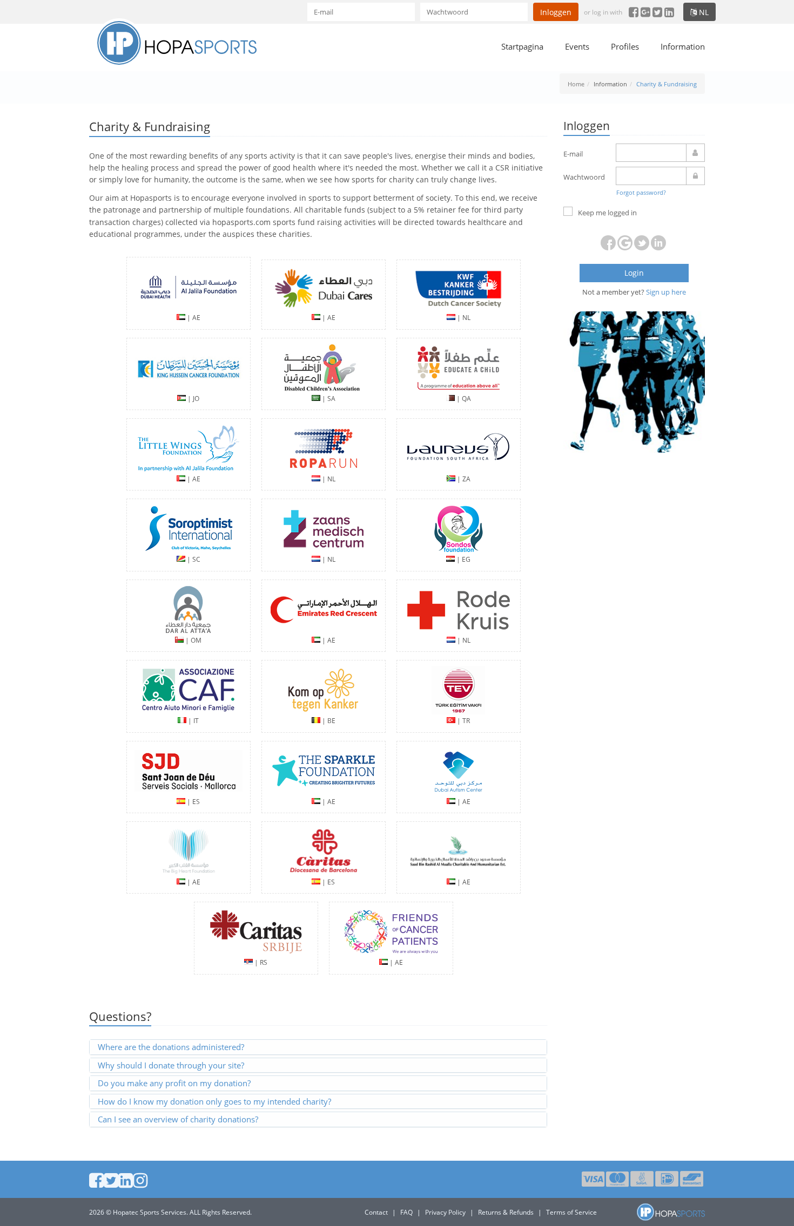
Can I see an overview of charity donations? (178, 1119)
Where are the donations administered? (171, 1046)
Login (634, 273)
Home (576, 84)
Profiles (625, 46)
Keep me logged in (607, 212)
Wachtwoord (584, 177)
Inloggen (555, 12)
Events (577, 46)
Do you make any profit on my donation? (174, 1083)
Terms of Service (571, 1212)
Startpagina (522, 46)
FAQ (406, 1212)
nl (703, 12)
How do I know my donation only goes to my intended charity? (214, 1101)
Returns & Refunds (506, 1212)
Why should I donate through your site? (171, 1065)
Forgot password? (641, 192)
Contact (376, 1212)
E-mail (573, 154)
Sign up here (666, 292)
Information (683, 46)
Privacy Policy (445, 1212)
